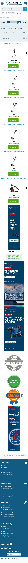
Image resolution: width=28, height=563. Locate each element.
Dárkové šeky (6, 535)
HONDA (20, 28)
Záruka (4, 526)
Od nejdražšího (22, 33)
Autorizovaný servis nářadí (8, 511)
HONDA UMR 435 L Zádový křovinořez (13, 179)
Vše (4, 28)
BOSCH (11, 28)
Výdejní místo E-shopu (8, 488)
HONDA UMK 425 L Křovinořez (14, 71)
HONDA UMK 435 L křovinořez (14, 125)
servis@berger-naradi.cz (14, 258)
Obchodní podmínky (7, 531)
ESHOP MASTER (18, 558)
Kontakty (5, 467)
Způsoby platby (6, 528)
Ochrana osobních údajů (8, 533)
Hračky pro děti (6, 537)
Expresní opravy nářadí (8, 512)
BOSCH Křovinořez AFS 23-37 (13, 44)
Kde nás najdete (6, 486)
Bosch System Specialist (8, 474)
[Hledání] (25, 9)
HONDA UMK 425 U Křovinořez (14, 98)
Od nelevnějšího (10, 33)
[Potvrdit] (20, 554)
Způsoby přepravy (7, 530)
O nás (4, 465)
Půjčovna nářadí (6, 506)
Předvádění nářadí (7, 476)
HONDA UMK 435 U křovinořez (14, 152)
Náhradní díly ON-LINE (8, 509)
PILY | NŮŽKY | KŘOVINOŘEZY (8, 13)
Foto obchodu (6, 490)
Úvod (3, 12)
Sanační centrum (6, 507)
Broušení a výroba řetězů (8, 514)
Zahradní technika (10, 12)
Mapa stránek (6, 470)
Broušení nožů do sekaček (8, 516)
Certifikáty (5, 469)
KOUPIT (13, 66)
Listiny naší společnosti (8, 472)
